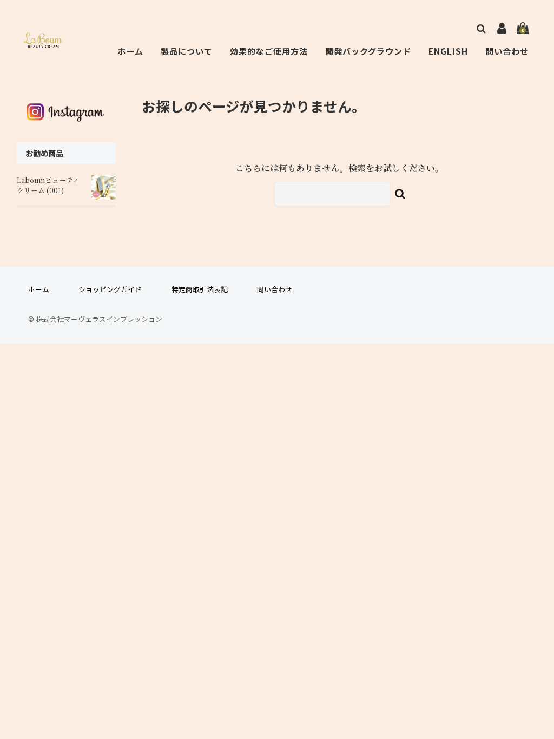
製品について (187, 51)
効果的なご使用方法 (269, 51)
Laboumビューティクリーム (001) (48, 185)
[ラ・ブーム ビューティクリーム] (44, 41)
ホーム (130, 51)
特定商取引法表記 (200, 289)
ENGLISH (448, 51)
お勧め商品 (44, 153)
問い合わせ (507, 51)
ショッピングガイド (110, 289)
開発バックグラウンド (368, 51)
